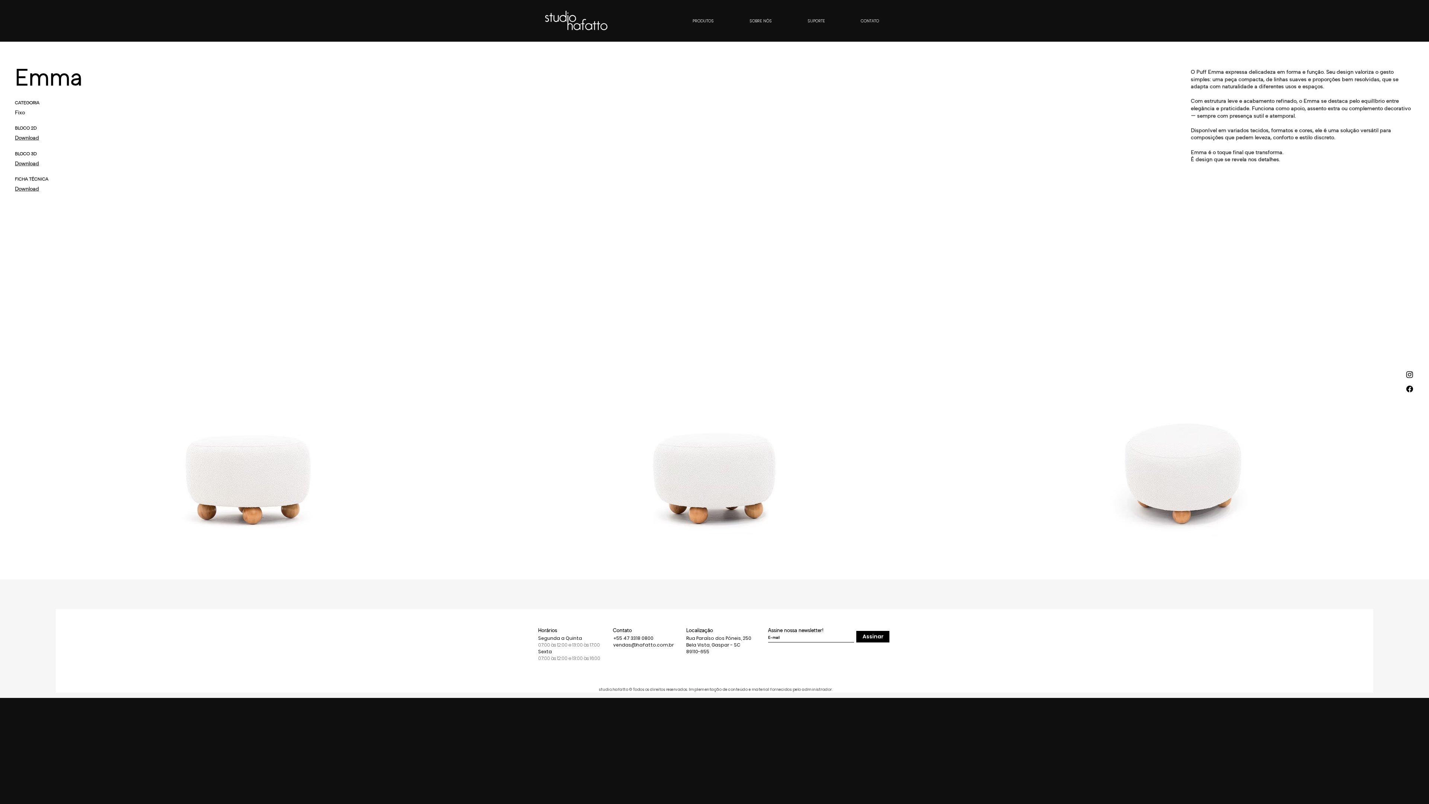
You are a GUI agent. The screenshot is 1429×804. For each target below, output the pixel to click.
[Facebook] (1409, 389)
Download (27, 138)
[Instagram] (1409, 374)
